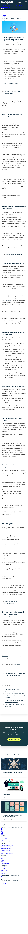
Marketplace (4, 886)
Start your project (14, 784)
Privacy (3, 921)
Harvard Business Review (12, 83)
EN (18, 2)
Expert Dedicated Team (7, 901)
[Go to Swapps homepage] (7, 2)
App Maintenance (6, 898)
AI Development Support (8, 893)
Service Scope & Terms (7, 890)
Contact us (5, 699)
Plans (2, 5)
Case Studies (12, 5)
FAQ (2, 910)
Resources (18, 5)
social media (19, 708)
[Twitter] (14, 878)
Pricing (3, 888)
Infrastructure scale (6, 896)
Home (5, 15)
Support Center (5, 911)
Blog (4, 16)
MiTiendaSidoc (11, 314)
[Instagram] (14, 880)
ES (19, 2)
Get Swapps (4, 7)
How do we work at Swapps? (15, 266)
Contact (3, 916)
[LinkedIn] (14, 882)
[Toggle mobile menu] (26, 2)
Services (6, 5)
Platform (3, 885)
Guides (3, 908)
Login (9, 7)
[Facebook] (14, 877)
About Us (24, 5)
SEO (2, 900)
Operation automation (7, 895)
